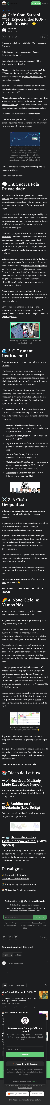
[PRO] (5, 591)
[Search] (45, 985)
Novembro (11, 472)
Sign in (45, 3)
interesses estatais (26, 523)
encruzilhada (17, 514)
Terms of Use (38, 1069)
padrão (38, 699)
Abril (8, 425)
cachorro (9, 561)
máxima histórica (9, 170)
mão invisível (25, 764)
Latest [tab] (11, 985)
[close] (43, 1018)
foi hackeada (23, 101)
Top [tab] (4, 985)
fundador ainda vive (13, 629)
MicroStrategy (20, 443)
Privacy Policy (26, 1074)
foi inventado (27, 262)
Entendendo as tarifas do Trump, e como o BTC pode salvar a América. (19, 999)
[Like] (4, 37)
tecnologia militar (10, 570)
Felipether (12, 29)
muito (19, 542)
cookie (18, 262)
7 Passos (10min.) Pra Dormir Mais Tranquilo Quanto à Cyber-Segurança (25, 313)
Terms (40, 1085)
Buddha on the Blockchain (18, 805)
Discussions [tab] (20, 985)
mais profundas (29, 542)
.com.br (25, 878)
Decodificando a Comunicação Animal (19, 839)
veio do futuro (39, 639)
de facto (41, 570)
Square (31, 443)
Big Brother (29, 294)
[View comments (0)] (10, 37)
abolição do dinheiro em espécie (17, 381)
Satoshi (25, 108)
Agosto (9, 454)
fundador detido (9, 104)
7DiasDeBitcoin (14, 878)
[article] (25, 999)
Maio (8, 435)
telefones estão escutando (13, 275)
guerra (15, 291)
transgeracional (26, 291)
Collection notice (25, 1088)
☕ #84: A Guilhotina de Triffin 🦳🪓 (19, 993)
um (3, 561)
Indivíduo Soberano (11, 294)
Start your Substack (18, 1094)
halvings (19, 636)
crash (40, 70)
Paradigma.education (26, 890)
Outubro (10, 462)
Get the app (37, 1094)
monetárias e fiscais (36, 377)
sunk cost (7, 396)
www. (4, 878)
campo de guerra (34, 530)
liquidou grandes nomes (32, 76)
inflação (5, 365)
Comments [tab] (7, 955)
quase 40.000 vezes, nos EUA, (30, 246)
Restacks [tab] (17, 955)
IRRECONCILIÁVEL (33, 588)
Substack (13, 1100)
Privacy (34, 1085)
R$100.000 (29, 43)
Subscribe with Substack (27, 1064)
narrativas (22, 611)
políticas (23, 377)
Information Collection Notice (32, 1072)
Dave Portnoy (19, 454)
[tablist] (12, 954)
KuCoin (13, 101)
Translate (7, 10)
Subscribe (36, 3)
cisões (13, 542)
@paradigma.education (26, 884)
